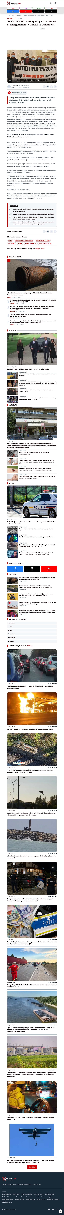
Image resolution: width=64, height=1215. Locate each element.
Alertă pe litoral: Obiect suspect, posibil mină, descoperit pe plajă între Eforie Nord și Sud (37, 578)
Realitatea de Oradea (19, 1197)
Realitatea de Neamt (38, 1194)
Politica (12, 311)
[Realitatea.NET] (14, 3)
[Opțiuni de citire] (60, 1211)
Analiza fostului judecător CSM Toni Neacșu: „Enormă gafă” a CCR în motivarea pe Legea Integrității (36, 553)
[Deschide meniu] (55, 3)
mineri (10, 240)
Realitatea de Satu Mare (52, 1199)
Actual (18, 15)
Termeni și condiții (12, 1184)
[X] (38, 11)
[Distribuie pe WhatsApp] (51, 86)
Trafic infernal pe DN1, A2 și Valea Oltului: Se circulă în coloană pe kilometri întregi (33, 210)
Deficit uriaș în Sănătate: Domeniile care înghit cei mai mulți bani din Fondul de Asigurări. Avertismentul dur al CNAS (36, 462)
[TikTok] (51, 11)
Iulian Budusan (52, 683)
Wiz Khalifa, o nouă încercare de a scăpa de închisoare (36, 537)
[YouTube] (26, 11)
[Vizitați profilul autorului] (9, 86)
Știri (14, 15)
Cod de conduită (37, 1184)
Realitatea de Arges (30, 1199)
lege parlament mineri (43, 240)
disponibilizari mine (45, 243)
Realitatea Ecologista (27, 1194)
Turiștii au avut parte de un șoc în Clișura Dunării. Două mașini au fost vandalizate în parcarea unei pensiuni (30, 900)
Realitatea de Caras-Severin (32, 1197)
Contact (4, 1184)
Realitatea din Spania (7, 1202)
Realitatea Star (16, 1194)
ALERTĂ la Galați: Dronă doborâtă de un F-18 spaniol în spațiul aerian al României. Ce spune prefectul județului (33, 223)
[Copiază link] (44, 86)
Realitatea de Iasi (41, 1199)
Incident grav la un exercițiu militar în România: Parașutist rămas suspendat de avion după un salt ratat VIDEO (30, 1161)
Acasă (10, 15)
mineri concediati (30, 243)
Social (9, 297)
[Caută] (51, 3)
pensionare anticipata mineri (24, 240)
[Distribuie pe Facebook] (47, 86)
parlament (11, 243)
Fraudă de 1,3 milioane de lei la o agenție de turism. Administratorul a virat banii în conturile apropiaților (31, 943)
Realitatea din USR (49, 1194)
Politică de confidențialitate (24, 1184)
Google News (39, 249)
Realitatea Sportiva (6, 1194)
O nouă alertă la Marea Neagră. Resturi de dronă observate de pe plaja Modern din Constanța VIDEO (33, 218)
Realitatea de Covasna (7, 1197)
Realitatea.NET (52, 896)
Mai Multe (32, 1167)
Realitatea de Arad (19, 1199)
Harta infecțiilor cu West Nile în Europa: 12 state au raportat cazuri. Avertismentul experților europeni (35, 469)
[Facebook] (13, 11)
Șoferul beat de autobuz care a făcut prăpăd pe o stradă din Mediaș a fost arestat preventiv (37, 545)
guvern (20, 243)
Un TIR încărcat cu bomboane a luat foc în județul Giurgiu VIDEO (33, 214)
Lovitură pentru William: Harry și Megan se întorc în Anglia (28, 369)
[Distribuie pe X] (55, 86)
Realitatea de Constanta (7, 1199)
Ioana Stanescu (23, 86)
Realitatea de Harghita (46, 1197)
